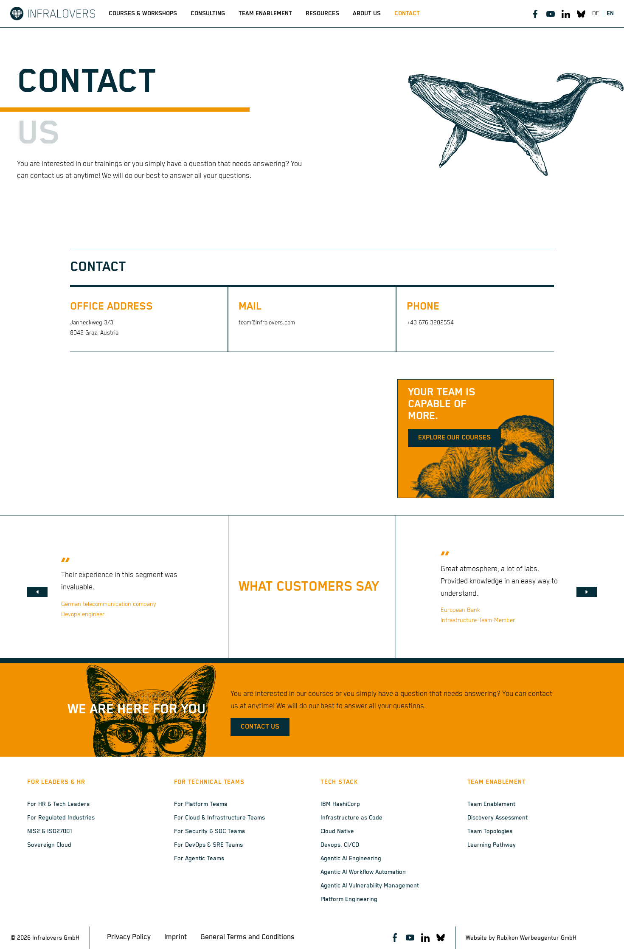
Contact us (260, 727)
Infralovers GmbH (55, 938)
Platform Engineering (348, 899)
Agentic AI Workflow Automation (363, 872)
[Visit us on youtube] (550, 13)
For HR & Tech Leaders (58, 804)
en (610, 13)
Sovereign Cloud (49, 845)
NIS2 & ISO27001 (49, 831)
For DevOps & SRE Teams (208, 845)
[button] (37, 592)
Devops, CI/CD (339, 845)
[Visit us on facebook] (535, 13)
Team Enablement (491, 804)
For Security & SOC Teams (209, 831)
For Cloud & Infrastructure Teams (219, 817)
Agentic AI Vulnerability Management (369, 885)
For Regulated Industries (61, 817)
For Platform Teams (200, 804)
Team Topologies (489, 831)
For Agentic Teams (199, 858)
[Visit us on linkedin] (566, 13)
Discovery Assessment (497, 817)
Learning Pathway (491, 845)
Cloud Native (337, 831)
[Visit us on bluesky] (581, 13)
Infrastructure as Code (351, 817)
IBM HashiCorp (340, 804)
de (595, 13)
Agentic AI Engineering (350, 858)
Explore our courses (454, 438)
